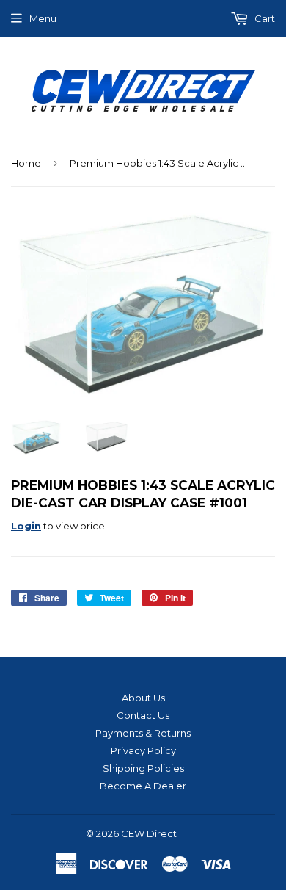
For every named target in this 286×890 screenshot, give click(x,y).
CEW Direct (149, 833)
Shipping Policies (143, 768)
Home (26, 163)
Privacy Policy (143, 750)
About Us (143, 697)
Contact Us (143, 715)
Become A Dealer (143, 786)
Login (26, 526)
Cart (263, 18)
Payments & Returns (143, 733)
